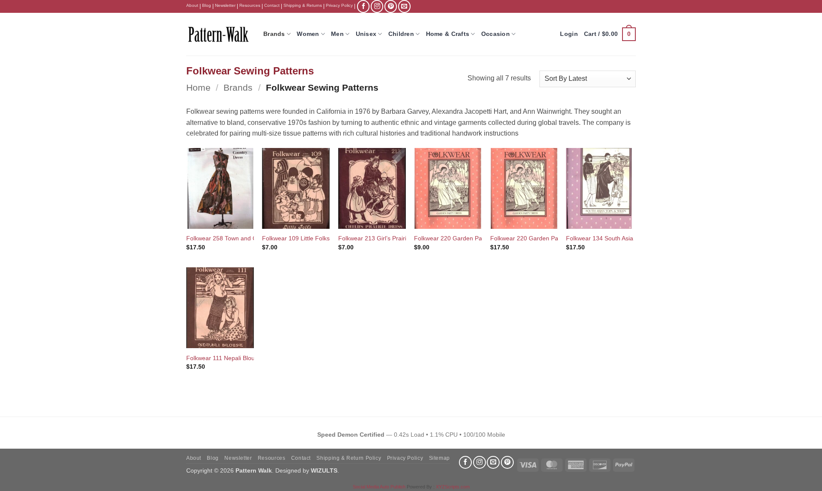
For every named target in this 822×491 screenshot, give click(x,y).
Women (308, 33)
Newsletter (225, 5)
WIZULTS (324, 470)
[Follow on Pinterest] (390, 6)
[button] (610, 34)
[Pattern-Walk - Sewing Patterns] (218, 34)
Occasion (495, 33)
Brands (274, 33)
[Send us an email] (404, 6)
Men (337, 33)
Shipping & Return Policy (348, 458)
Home (198, 87)
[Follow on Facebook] (363, 6)
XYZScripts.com (453, 486)
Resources (249, 5)
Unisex (366, 33)
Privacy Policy (339, 5)
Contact (272, 5)
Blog (206, 5)
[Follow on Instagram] (377, 6)
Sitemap (439, 458)
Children (401, 33)
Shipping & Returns (302, 5)
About (192, 5)
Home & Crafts (448, 33)
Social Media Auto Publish (379, 486)
